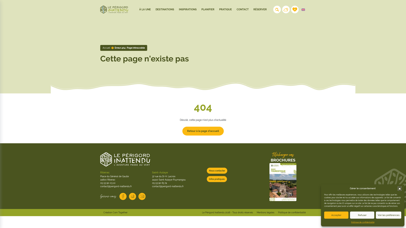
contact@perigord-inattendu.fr (116, 186)
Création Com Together (115, 212)
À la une (145, 9)
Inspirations (188, 9)
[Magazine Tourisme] (283, 182)
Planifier (207, 9)
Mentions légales (265, 212)
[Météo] (286, 9)
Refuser (362, 215)
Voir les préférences (388, 215)
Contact (243, 9)
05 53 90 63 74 (159, 183)
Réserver (260, 9)
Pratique (225, 9)
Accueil (106, 48)
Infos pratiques (217, 179)
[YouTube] (142, 196)
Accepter (336, 215)
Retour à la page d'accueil (203, 131)
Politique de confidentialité (362, 222)
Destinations (165, 9)
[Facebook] (123, 196)
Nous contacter (217, 170)
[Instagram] (132, 196)
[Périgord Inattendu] (114, 9)
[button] (399, 188)
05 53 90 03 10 (107, 183)
